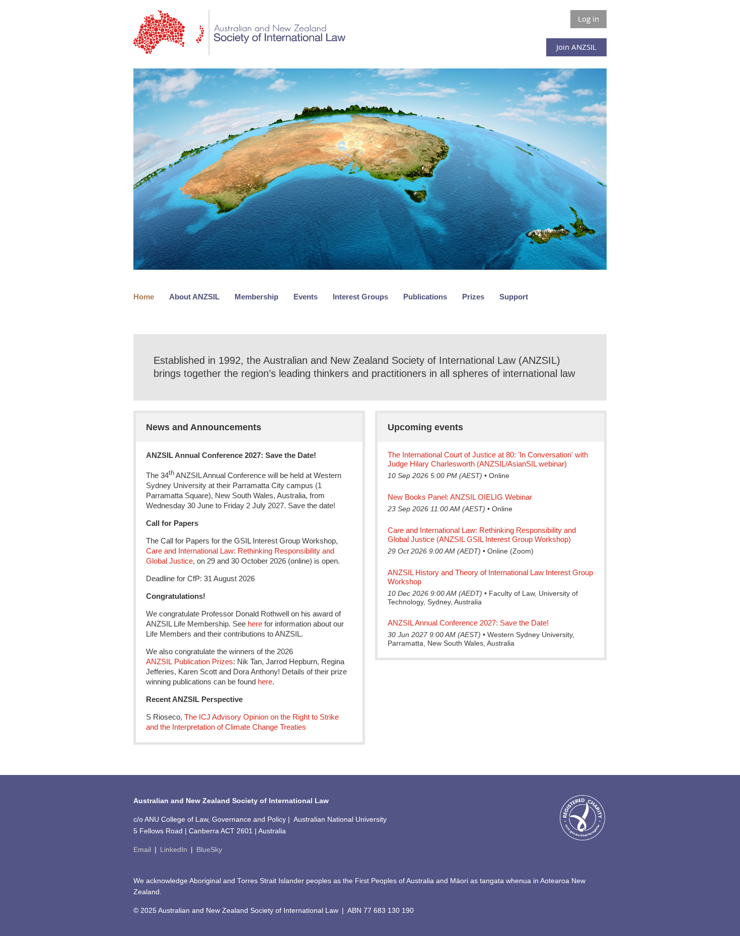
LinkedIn (173, 849)
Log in (588, 19)
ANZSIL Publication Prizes (189, 661)
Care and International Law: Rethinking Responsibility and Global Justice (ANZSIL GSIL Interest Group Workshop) (482, 534)
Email (142, 849)
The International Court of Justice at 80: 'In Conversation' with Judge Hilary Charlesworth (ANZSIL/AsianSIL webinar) (488, 459)
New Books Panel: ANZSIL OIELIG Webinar (460, 497)
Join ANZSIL (576, 47)
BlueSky (209, 849)
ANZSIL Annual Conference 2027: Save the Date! (468, 622)
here (255, 623)
